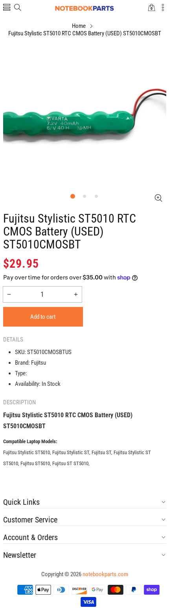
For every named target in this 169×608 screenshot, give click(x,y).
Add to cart (42, 316)
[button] (6, 8)
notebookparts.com (105, 574)
